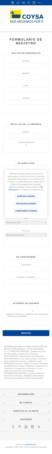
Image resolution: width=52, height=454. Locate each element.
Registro (26, 333)
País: (26, 218)
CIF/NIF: (26, 132)
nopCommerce (30, 444)
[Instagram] (32, 427)
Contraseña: (26, 265)
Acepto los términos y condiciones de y (27, 315)
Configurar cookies (26, 211)
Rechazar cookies (26, 204)
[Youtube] (26, 427)
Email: (26, 86)
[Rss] (38, 427)
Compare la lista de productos (23, 2)
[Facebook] (13, 427)
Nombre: (26, 61)
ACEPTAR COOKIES (26, 196)
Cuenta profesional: (26, 142)
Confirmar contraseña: (26, 277)
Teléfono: (26, 98)
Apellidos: (26, 73)
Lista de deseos (28, 2)
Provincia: (26, 231)
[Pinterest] (19, 427)
